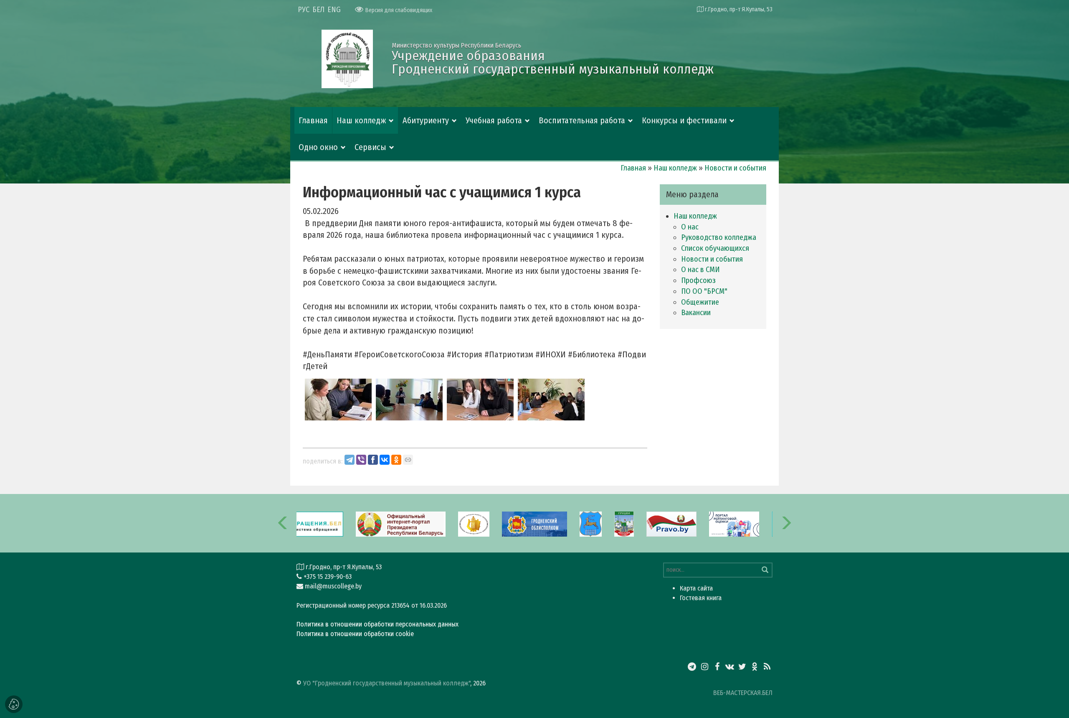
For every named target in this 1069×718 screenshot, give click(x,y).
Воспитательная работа (582, 120)
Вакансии (696, 312)
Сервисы (370, 147)
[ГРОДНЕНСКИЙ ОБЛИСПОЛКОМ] (534, 523)
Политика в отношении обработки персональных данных (377, 624)
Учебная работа (494, 120)
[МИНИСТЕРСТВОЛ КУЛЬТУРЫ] (473, 523)
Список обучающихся (715, 248)
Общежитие (700, 302)
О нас (690, 227)
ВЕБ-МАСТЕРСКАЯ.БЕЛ (743, 693)
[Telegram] (350, 460)
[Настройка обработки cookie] (14, 704)
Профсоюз (698, 280)
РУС (303, 9)
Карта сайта (696, 588)
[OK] (396, 460)
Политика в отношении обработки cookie (355, 634)
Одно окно (318, 147)
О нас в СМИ (700, 269)
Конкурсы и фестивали (684, 120)
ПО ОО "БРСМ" (704, 291)
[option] (401, 523)
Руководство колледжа (718, 237)
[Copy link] (408, 460)
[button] (283, 523)
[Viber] (361, 460)
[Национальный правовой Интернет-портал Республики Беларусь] (671, 523)
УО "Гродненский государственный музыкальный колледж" (386, 683)
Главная (313, 120)
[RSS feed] (767, 666)
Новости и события (735, 168)
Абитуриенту (426, 120)
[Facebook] (373, 460)
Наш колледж (361, 120)
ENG (334, 9)
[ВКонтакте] (385, 460)
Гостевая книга (701, 598)
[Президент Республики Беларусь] (401, 523)
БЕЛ (318, 9)
